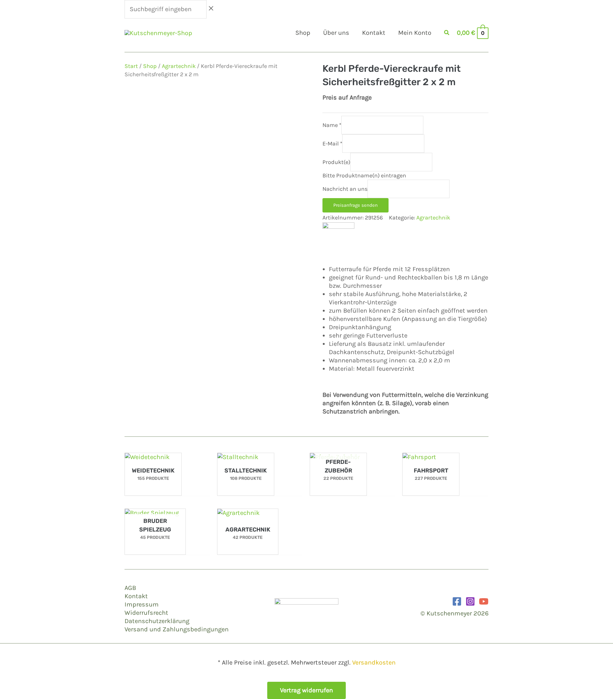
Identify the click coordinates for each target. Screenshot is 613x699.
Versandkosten (374, 662)
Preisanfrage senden (355, 205)
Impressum (142, 604)
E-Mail (332, 143)
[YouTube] (483, 601)
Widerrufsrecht (146, 612)
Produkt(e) (336, 162)
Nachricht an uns (344, 188)
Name (331, 125)
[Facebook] (457, 601)
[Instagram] (470, 601)
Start (131, 66)
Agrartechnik (179, 66)
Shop (150, 66)
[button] (447, 33)
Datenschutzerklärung (157, 621)
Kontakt (136, 596)
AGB (130, 587)
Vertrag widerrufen (306, 690)
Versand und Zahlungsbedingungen (177, 629)
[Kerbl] (338, 237)
